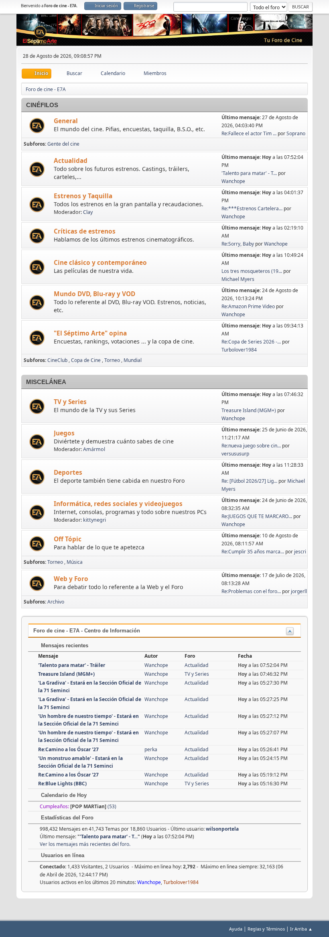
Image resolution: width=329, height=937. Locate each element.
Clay (88, 212)
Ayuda (235, 929)
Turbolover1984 (239, 349)
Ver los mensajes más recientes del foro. (85, 844)
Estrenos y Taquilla (83, 196)
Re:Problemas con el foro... (251, 591)
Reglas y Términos (266, 929)
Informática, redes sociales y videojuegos (118, 504)
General (66, 121)
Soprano (295, 133)
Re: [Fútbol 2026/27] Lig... (249, 481)
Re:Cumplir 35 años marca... (252, 551)
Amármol (94, 449)
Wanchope (233, 181)
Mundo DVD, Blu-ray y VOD (94, 294)
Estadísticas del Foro (66, 818)
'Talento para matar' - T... (249, 173)
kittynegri (94, 519)
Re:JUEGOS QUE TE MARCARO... (256, 516)
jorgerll (299, 591)
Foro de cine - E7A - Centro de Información (86, 631)
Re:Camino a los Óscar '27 (68, 749)
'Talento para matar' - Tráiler (71, 665)
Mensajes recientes (63, 645)
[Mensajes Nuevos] (38, 126)
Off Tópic (67, 539)
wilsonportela (222, 828)
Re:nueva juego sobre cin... (251, 445)
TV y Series (70, 402)
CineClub (57, 360)
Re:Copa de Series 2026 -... (251, 341)
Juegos (64, 433)
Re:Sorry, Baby (237, 243)
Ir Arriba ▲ (301, 929)
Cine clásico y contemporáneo (100, 262)
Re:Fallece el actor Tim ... (248, 133)
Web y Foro (71, 579)
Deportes (68, 472)
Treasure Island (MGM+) (248, 410)
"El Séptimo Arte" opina (90, 333)
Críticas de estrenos (85, 231)
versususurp (235, 453)
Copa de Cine (86, 360)
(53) (93, 806)
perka (150, 749)
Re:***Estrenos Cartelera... (251, 208)
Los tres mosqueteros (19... (251, 271)
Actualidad (70, 161)
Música (75, 562)
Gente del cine (63, 143)
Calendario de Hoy (63, 795)
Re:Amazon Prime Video (248, 306)
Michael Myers (237, 279)
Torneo (112, 360)
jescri (300, 551)
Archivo (55, 601)
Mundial (133, 360)
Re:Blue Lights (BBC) (62, 783)
